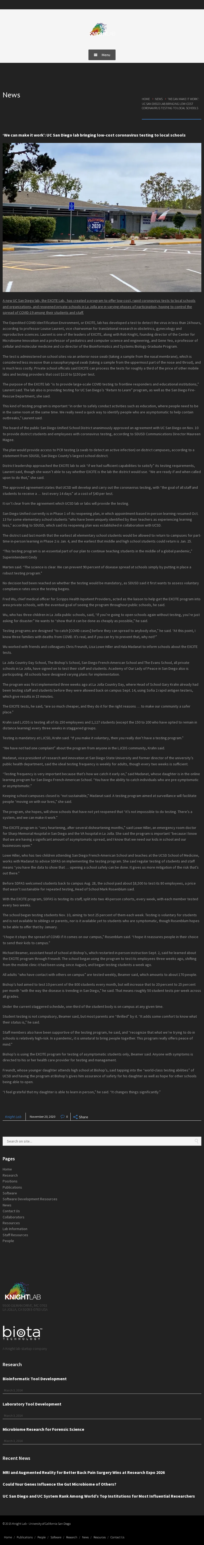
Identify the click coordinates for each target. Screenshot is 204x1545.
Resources (11, 1223)
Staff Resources (15, 1234)
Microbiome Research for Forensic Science (43, 1429)
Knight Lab (13, 1116)
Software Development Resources (30, 1199)
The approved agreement (23, 487)
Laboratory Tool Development (32, 1404)
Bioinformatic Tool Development (35, 1378)
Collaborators (13, 1217)
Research (10, 1175)
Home (146, 99)
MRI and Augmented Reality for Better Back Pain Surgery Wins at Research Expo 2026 (84, 1472)
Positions (10, 1181)
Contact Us (11, 1211)
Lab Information (15, 1228)
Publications (12, 1187)
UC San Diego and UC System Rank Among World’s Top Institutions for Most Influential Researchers (99, 1496)
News (159, 99)
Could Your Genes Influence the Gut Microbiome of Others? (59, 1484)
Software (10, 1193)
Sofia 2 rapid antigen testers (169, 690)
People (8, 1240)
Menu (106, 54)
